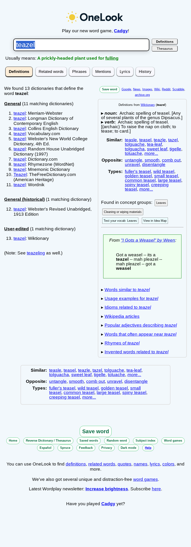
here (156, 488)
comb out (171, 160)
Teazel (20, 174)
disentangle (153, 164)
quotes (124, 464)
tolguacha (135, 149)
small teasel (166, 175)
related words (101, 464)
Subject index (145, 440)
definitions (76, 464)
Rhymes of (122, 343)
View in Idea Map (155, 220)
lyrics (155, 464)
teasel (145, 139)
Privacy (106, 447)
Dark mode (128, 447)
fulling (112, 58)
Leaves (161, 203)
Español (45, 447)
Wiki (157, 89)
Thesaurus (165, 48)
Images (147, 89)
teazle (160, 139)
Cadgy (121, 30)
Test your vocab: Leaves (120, 220)
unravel (132, 164)
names (140, 464)
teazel (20, 113)
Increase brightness (106, 488)
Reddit (166, 89)
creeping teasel (64, 397)
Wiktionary (148, 105)
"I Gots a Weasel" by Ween (148, 240)
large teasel (169, 180)
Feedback (86, 447)
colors (168, 464)
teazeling (36, 253)
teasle (131, 139)
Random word (117, 440)
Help (148, 447)
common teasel (140, 180)
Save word (109, 89)
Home (13, 440)
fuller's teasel (138, 171)
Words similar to (127, 289)
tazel (173, 139)
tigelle (175, 149)
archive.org (142, 95)
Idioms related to (128, 307)
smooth (152, 160)
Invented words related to (136, 351)
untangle (133, 160)
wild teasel (163, 171)
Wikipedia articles (122, 316)
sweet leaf (157, 149)
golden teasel (138, 175)
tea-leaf (154, 144)
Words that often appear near (140, 334)
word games (145, 479)
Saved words (88, 440)
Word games (173, 440)
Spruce (65, 447)
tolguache (135, 144)
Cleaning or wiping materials (123, 212)
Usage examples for (131, 298)
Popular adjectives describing (141, 325)
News (136, 89)
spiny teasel (137, 184)
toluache (133, 153)
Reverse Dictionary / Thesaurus (48, 440)
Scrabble (178, 89)
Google (126, 89)
